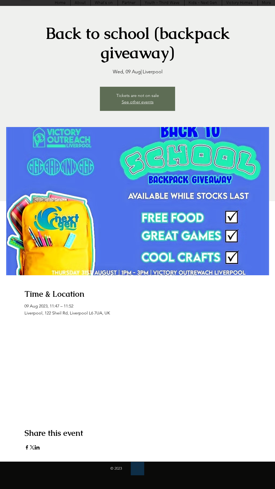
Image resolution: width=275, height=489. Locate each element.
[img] (137, 468)
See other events (138, 101)
